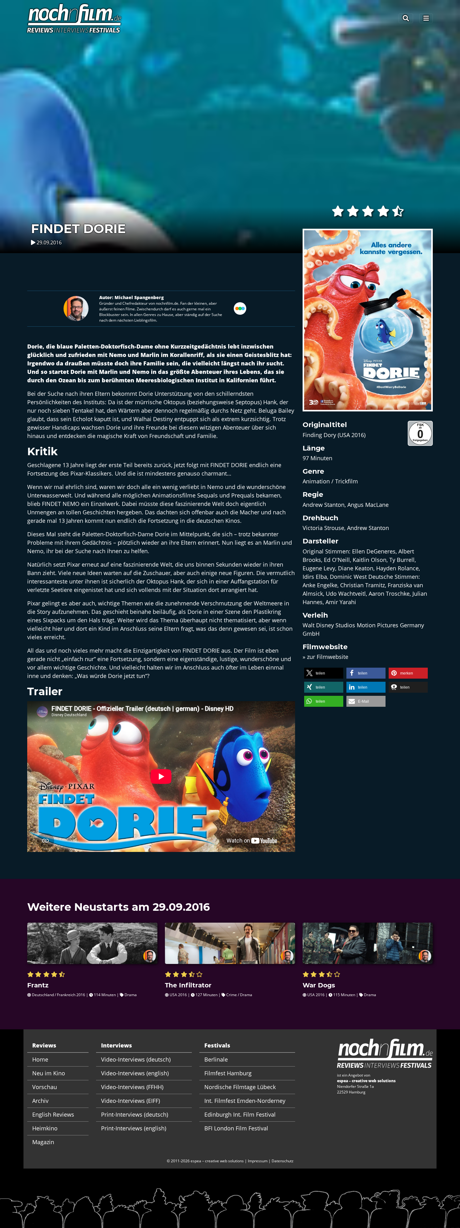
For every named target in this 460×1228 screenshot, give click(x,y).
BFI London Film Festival (236, 1128)
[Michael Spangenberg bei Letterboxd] (240, 308)
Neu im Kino (48, 1073)
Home (40, 1059)
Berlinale (216, 1059)
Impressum (258, 1161)
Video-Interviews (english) (135, 1073)
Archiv (40, 1100)
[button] (323, 673)
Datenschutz (283, 1161)
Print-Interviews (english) (133, 1128)
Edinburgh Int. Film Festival (240, 1114)
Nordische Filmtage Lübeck (240, 1087)
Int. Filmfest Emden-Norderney (244, 1100)
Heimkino (45, 1128)
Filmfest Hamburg (228, 1073)
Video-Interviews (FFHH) (132, 1087)
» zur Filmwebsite (325, 656)
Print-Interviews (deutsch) (134, 1114)
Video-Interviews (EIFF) (130, 1100)
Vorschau (44, 1087)
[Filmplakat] (368, 324)
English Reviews (53, 1114)
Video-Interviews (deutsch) (136, 1059)
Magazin (43, 1142)
